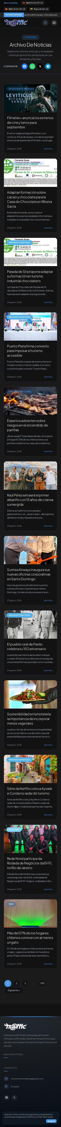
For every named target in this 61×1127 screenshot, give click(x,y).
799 (42, 983)
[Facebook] (6, 1097)
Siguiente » (14, 990)
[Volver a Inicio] (16, 23)
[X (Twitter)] (14, 1097)
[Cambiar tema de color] (45, 23)
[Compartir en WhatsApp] (32, 66)
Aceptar (51, 1121)
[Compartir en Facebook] (25, 66)
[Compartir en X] (40, 66)
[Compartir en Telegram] (48, 66)
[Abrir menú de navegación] (54, 23)
